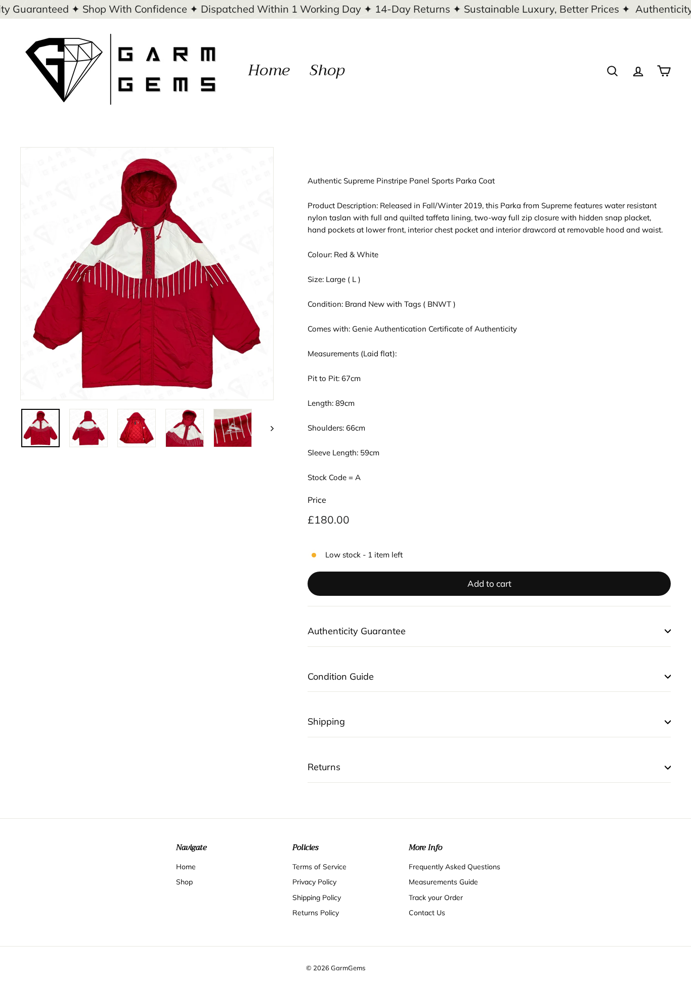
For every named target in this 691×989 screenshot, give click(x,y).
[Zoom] (147, 274)
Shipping (326, 721)
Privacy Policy (314, 881)
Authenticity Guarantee (357, 631)
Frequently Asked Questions (454, 866)
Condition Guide (341, 676)
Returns (324, 767)
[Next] (267, 428)
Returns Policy (315, 912)
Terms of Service (319, 866)
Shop (327, 70)
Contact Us (427, 912)
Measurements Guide (443, 881)
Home (268, 70)
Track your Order (436, 897)
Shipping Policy (316, 897)
